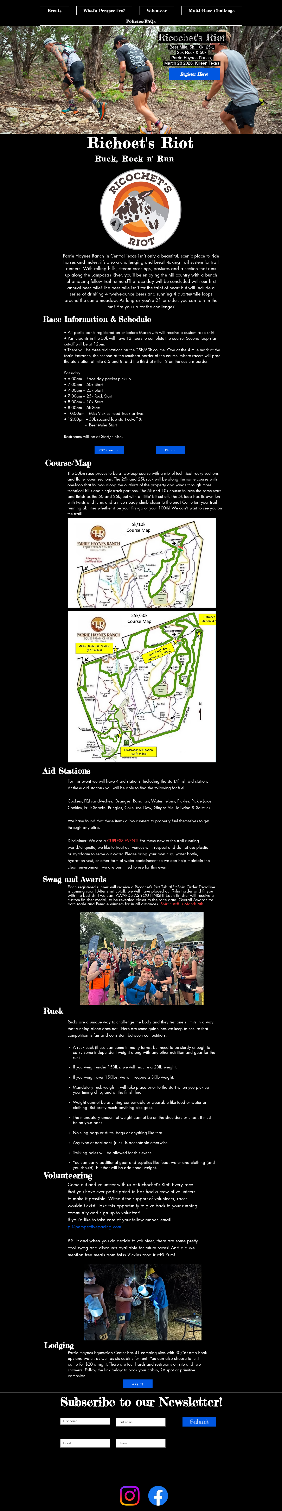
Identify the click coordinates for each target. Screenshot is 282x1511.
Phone (124, 1433)
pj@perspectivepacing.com (94, 1227)
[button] (54, 10)
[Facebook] (158, 1496)
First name (74, 1412)
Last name (130, 1412)
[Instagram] (129, 1496)
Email (68, 1433)
